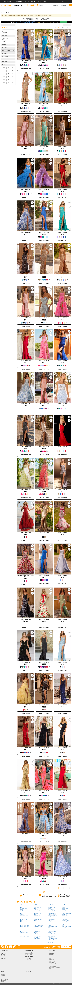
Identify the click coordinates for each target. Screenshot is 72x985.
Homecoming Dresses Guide (54, 965)
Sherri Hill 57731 (62, 876)
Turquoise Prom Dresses (65, 922)
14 (4, 76)
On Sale (5, 31)
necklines (5, 53)
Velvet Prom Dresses (66, 926)
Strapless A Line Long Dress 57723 (25, 576)
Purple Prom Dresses (52, 938)
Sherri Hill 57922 (62, 318)
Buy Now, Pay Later (30, 1)
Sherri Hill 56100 (62, 748)
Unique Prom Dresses (64, 925)
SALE (59, 8)
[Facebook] (6, 946)
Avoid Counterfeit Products (54, 967)
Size (3, 64)
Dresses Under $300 (24, 926)
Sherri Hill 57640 (26, 446)
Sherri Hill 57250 (26, 232)
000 (4, 67)
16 (8, 76)
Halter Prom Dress (38, 912)
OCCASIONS (43, 8)
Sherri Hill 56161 (44, 60)
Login (26, 973)
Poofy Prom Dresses (52, 912)
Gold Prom (36, 909)
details (4, 61)
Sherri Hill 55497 (62, 790)
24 (12, 79)
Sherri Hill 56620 (26, 60)
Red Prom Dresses (52, 942)
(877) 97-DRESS (28, 959)
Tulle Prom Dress (65, 920)
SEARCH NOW (66, 947)
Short (4, 41)
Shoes (50, 958)
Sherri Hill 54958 (44, 575)
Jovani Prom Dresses (38, 918)
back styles (6, 50)
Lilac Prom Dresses (38, 924)
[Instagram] (2, 946)
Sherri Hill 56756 (62, 489)
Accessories (51, 959)
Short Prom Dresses (66, 913)
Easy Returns (18, 1)
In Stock (5, 32)
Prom (50, 952)
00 (8, 67)
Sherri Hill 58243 (26, 146)
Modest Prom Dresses (37, 934)
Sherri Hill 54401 (44, 232)
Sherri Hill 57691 (44, 876)
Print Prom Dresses (52, 914)
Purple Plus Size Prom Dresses (51, 937)
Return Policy (3, 976)
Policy (2, 983)
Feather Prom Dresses (23, 931)
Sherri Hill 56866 (44, 489)
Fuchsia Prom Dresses (37, 905)
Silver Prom (64, 914)
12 (12, 73)
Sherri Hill (64, 912)
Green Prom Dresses (38, 910)
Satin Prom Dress (65, 904)
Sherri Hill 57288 (44, 189)
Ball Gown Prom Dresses (23, 909)
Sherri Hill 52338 (62, 446)
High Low (5, 38)
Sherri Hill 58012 (62, 575)
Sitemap (50, 969)
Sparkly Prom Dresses (65, 916)
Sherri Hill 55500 (26, 662)
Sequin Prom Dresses (66, 910)
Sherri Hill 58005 (26, 318)
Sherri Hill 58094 (62, 275)
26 (4, 82)
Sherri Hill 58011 (44, 833)
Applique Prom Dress (24, 904)
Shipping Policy (4, 977)
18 (12, 76)
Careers (2, 981)
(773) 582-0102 (28, 958)
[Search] (70, 5)
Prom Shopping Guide (53, 963)
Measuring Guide (52, 966)
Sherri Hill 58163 (62, 103)
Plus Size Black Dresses (51, 905)
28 (8, 82)
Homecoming (51, 953)
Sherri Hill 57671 (26, 619)
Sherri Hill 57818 (44, 619)
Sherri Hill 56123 (26, 532)
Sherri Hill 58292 (44, 318)
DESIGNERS (52, 8)
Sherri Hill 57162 (62, 619)
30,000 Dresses (7, 1)
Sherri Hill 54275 (62, 403)
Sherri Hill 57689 (26, 876)
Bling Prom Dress (23, 910)
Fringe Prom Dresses (24, 936)
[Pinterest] (14, 946)
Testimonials (3, 980)
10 (8, 73)
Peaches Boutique (57, 983)
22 (8, 79)
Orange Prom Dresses (37, 939)
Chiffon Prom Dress (24, 921)
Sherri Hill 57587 (26, 748)
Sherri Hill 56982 (44, 748)
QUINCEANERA (33, 8)
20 (4, 79)
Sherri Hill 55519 (44, 662)
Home (2, 12)
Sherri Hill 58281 (26, 833)
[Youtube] (19, 946)
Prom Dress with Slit (52, 915)
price (4, 25)
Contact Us (3, 974)
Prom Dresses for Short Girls (51, 920)
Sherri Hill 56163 (44, 790)
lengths (4, 35)
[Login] (68, 1)
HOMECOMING (23, 8)
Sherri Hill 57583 (62, 833)
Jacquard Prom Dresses (37, 916)
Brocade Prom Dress (24, 918)
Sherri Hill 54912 (62, 60)
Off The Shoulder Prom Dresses (37, 937)
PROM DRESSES (13, 8)
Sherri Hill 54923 (62, 361)
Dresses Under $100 (24, 924)
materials (5, 56)
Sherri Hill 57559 (62, 705)
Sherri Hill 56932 (44, 103)
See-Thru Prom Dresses (65, 909)
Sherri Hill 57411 (44, 403)
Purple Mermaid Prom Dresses (51, 934)
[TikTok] (10, 946)
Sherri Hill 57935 (62, 189)
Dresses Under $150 (24, 925)
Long (4, 40)
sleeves (4, 59)
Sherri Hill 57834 (62, 532)
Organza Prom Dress (38, 941)
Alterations (3, 975)
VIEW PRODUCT (26, 69)
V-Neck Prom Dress (66, 927)
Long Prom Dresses (38, 925)
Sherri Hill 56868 (26, 489)
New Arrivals (51, 955)
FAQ (50, 968)
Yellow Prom (64, 928)
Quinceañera (51, 954)
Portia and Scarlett (52, 913)
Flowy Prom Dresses (24, 934)
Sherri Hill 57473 (62, 146)
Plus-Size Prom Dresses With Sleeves (52, 910)
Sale (50, 957)
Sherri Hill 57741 (26, 403)
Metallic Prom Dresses (37, 932)
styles (4, 44)
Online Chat (17, 5)
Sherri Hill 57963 (44, 275)
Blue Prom (22, 914)
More (65, 8)
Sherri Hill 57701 (62, 662)
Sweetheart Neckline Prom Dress (66, 919)
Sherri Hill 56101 (26, 790)
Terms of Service (4, 979)
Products (7, 12)
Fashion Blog (51, 962)
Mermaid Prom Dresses (37, 929)
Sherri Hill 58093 (26, 275)
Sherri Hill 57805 (44, 146)
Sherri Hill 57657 (62, 232)
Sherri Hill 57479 (26, 705)
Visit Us (2, 973)
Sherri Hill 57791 (26, 103)
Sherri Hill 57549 (44, 705)
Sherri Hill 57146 (44, 446)
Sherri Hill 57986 (26, 361)
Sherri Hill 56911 (26, 189)
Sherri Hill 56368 (44, 532)
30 (12, 82)
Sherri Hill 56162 (44, 361)
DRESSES (4, 8)
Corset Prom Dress (24, 922)
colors (4, 47)
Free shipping (42, 1)
